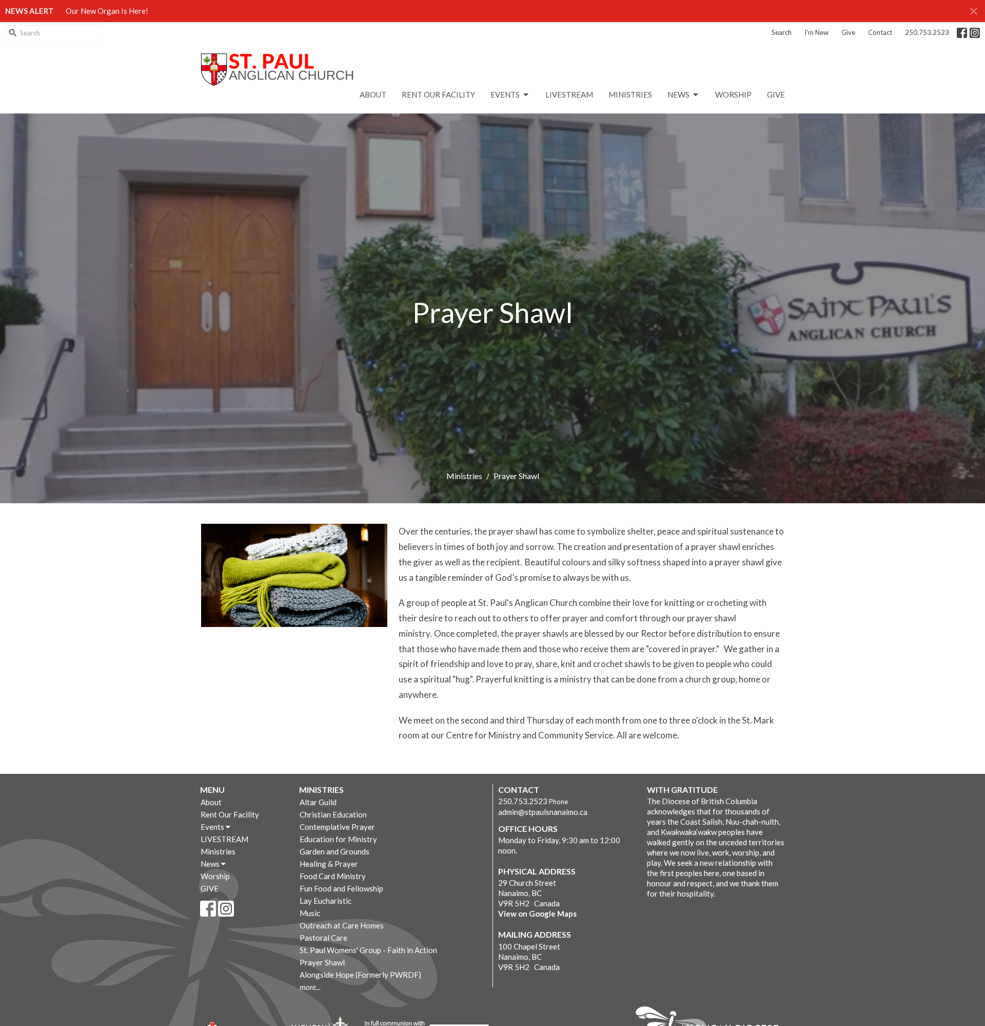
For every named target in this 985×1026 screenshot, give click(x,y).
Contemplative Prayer (337, 826)
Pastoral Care (323, 937)
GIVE (776, 94)
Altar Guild (318, 802)
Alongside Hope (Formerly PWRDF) (360, 974)
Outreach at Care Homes (342, 925)
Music (310, 913)
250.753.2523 (927, 32)
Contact (880, 32)
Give (848, 32)
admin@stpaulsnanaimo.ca (542, 811)
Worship (733, 94)
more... (310, 987)
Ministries (630, 94)
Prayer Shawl (322, 962)
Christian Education (333, 814)
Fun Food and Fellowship (341, 888)
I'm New (816, 32)
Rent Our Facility (438, 94)
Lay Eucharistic (325, 900)
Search (782, 32)
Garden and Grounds (334, 851)
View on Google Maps (537, 913)
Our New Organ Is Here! (107, 10)
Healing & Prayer (329, 863)
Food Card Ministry (333, 876)
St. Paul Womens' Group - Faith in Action (368, 950)
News (678, 94)
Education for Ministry (338, 839)
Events (505, 94)
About (373, 94)
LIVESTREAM (569, 94)
